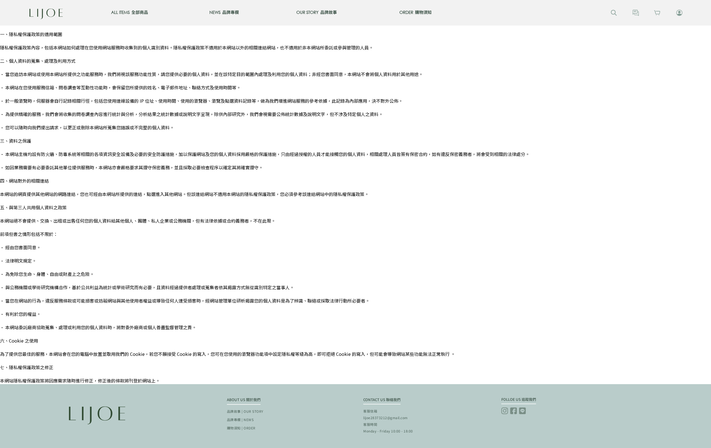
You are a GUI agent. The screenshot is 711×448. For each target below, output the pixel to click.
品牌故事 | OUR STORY (245, 411)
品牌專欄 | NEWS (240, 419)
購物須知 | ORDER (241, 428)
